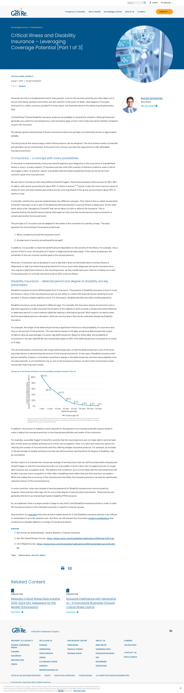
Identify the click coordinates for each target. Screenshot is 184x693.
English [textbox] (167, 3)
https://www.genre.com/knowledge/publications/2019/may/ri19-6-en (80, 538)
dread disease (24, 555)
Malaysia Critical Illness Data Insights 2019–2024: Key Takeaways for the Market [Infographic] (35, 603)
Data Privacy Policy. (80, 691)
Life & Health (94, 11)
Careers (141, 11)
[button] (62, 568)
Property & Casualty (75, 11)
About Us (129, 11)
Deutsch (22, 86)
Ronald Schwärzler (152, 98)
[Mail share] (70, 569)
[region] (92, 688)
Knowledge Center (113, 11)
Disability (29, 76)
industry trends (38, 555)
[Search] (145, 2)
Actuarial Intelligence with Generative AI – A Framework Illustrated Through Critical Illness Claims (91, 603)
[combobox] (167, 3)
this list (60, 691)
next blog (32, 514)
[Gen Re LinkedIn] (171, 631)
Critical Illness (17, 76)
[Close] (180, 688)
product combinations (98, 518)
